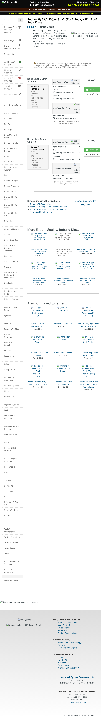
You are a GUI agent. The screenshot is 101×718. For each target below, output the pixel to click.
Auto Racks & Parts (12, 105)
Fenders (7, 323)
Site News (62, 645)
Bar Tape (8, 124)
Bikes (6, 156)
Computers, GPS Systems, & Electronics (11, 275)
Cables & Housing (11, 229)
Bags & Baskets (11, 113)
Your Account (63, 662)
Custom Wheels (10, 94)
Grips (6, 364)
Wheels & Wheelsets (8, 570)
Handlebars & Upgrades (10, 379)
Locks (6, 410)
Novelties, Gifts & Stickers (11, 427)
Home (30, 26)
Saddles (7, 480)
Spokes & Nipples (11, 510)
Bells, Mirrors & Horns (10, 136)
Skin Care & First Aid (11, 503)
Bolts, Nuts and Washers (10, 168)
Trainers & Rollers (11, 542)
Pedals (7, 442)
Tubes (6, 553)
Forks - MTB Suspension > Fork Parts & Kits (48, 206)
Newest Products (8, 71)
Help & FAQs (63, 660)
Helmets (7, 391)
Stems (7, 515)
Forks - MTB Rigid (11, 329)
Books (6, 175)
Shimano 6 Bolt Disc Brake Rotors (63, 382)
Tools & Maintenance (9, 530)
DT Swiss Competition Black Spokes (88, 353)
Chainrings (8, 256)
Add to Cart (93, 89)
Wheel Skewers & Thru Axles (11, 562)
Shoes (6, 497)
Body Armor (9, 162)
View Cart (83, 2)
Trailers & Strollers (12, 537)
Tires (6, 524)
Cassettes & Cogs (11, 240)
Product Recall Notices (67, 633)
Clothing (7, 267)
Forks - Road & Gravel (10, 343)
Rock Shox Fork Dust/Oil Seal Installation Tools (37, 382)
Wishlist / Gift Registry (9, 63)
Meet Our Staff (64, 625)
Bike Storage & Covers (10, 149)
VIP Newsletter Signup (67, 648)
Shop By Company (8, 87)
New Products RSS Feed (68, 642)
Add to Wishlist (92, 94)
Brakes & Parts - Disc (11, 198)
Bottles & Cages (11, 181)
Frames (7, 350)
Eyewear (8, 315)
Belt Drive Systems (12, 143)
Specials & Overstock (8, 79)
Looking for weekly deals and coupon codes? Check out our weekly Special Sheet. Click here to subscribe (50, 13)
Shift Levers (9, 491)
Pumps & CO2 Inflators (10, 449)
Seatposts (8, 486)
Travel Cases (9, 548)
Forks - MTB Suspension (9, 335)
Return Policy (63, 630)
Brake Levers (10, 191)
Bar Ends (8, 119)
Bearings (8, 129)
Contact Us (9, 54)
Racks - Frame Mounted (10, 460)
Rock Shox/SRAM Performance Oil (37, 324)
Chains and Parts (11, 261)
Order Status (63, 665)
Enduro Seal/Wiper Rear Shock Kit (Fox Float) (88, 324)
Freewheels (9, 356)
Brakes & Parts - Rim (11, 214)
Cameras (8, 234)
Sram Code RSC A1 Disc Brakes (38, 353)
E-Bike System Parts (10, 308)
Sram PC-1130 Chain (63, 323)
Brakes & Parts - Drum (11, 206)
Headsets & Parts (11, 386)
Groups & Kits (10, 369)
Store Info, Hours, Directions (77, 702)
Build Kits (8, 221)
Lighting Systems (11, 405)
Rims (6, 472)
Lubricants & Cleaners (9, 416)
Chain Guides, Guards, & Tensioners (10, 248)
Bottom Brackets (11, 186)
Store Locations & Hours (12, 47)
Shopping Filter (10, 27)
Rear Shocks (9, 467)
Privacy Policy (64, 628)
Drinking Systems (11, 299)
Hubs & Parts (9, 396)
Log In (33, 5)
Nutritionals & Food (12, 434)
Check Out (94, 2)
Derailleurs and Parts (10, 292)
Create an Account (45, 5)
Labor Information (11, 580)
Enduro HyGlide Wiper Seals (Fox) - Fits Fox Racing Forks (88, 384)
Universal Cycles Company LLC (77, 677)
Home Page (9, 40)
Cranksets (8, 283)
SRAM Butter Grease (63, 352)
